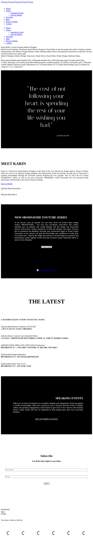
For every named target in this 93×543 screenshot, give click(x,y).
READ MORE (7, 184)
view (3, 512)
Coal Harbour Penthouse (9, 504)
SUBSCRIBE (46, 247)
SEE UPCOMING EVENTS (46, 419)
